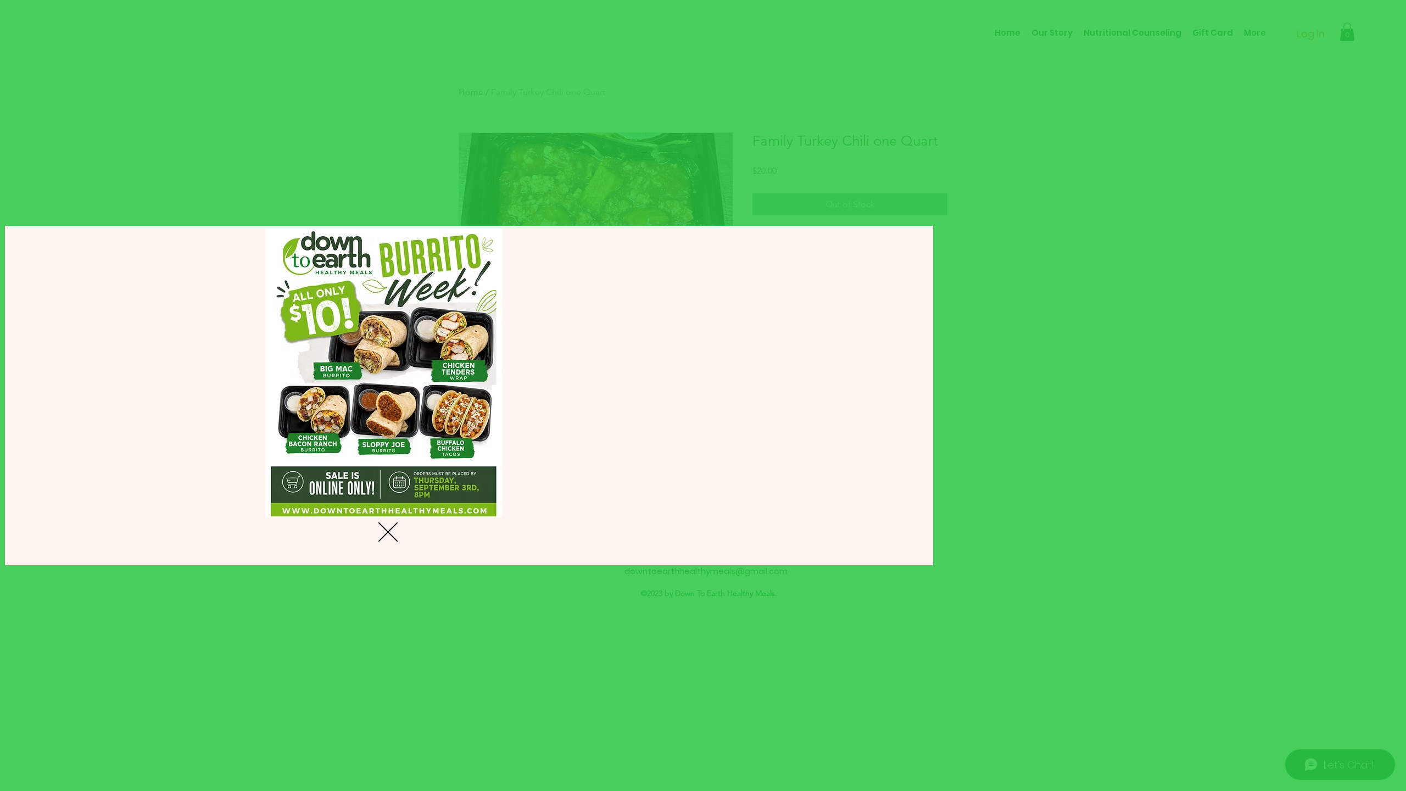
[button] (388, 532)
